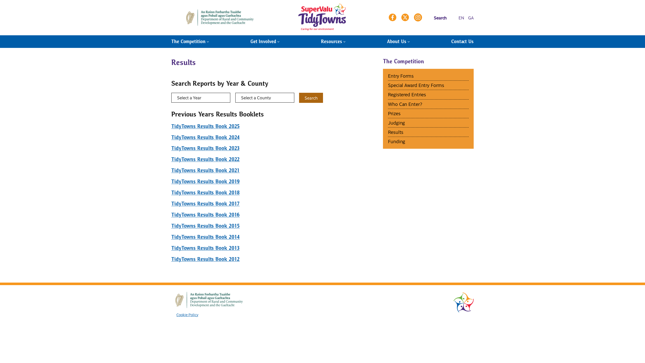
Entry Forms (401, 76)
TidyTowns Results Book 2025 (205, 126)
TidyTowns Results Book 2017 (205, 203)
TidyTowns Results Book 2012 (205, 259)
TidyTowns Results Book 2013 (205, 248)
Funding (396, 141)
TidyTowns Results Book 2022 (205, 159)
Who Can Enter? (405, 104)
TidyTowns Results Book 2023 (205, 148)
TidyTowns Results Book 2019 (205, 181)
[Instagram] (418, 17)
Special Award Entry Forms (416, 85)
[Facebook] (392, 17)
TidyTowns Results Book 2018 (205, 192)
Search (311, 98)
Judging (396, 122)
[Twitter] (405, 17)
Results (395, 132)
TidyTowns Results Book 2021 (205, 170)
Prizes (394, 113)
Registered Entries (407, 94)
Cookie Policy (187, 314)
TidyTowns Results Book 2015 (205, 225)
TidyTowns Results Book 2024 (205, 137)
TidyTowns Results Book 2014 (205, 236)
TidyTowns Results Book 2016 (205, 214)
